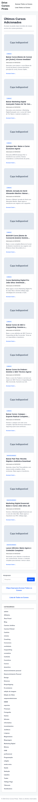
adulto (6, 611)
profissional (8, 754)
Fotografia (7, 712)
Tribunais (7, 785)
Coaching (7, 639)
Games (6, 716)
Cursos (9, 53)
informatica (7, 722)
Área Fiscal (7, 618)
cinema (6, 636)
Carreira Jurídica (9, 625)
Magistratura (8, 736)
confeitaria (7, 646)
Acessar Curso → (11, 73)
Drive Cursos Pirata (6, 5)
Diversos (7, 681)
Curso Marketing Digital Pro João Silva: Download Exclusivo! (17, 282)
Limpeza (7, 733)
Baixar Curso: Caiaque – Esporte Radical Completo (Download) (17, 416)
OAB (5, 750)
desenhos (7, 667)
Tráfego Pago (8, 782)
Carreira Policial (9, 629)
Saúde (6, 768)
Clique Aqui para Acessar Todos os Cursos (19, 589)
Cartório (6, 632)
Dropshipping (8, 684)
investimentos (8, 726)
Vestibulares (8, 788)
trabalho (7, 775)
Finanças (7, 709)
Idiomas (6, 719)
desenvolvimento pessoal (12, 670)
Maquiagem (8, 740)
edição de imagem (10, 691)
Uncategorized (11, 455)
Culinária (7, 656)
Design (6, 677)
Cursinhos (7, 660)
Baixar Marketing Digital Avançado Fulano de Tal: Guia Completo (18, 104)
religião (6, 761)
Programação (8, 757)
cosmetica (7, 653)
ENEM (6, 702)
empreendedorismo (10, 698)
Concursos (7, 643)
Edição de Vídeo (9, 695)
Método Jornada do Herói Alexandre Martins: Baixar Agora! (17, 193)
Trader (6, 778)
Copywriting (8, 650)
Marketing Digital (9, 743)
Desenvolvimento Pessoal (12, 674)
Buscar (31, 579)
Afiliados (7, 615)
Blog (5, 622)
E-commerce (8, 688)
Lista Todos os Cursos (22, 7)
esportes (7, 705)
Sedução (7, 771)
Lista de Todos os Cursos (19, 597)
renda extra (7, 764)
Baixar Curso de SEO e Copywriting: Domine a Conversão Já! (15, 327)
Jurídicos (7, 729)
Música (6, 747)
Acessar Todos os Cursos (23, 4)
